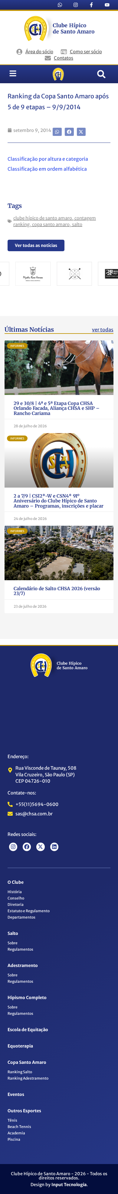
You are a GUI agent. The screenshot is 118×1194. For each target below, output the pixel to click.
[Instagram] (75, 5)
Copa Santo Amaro (27, 1062)
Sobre (13, 943)
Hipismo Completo (27, 997)
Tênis (12, 1120)
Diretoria (16, 904)
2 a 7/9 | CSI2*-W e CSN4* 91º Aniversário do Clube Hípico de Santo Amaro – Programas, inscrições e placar (58, 501)
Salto (13, 933)
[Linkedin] (54, 847)
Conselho (16, 898)
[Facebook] (27, 847)
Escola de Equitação (28, 1029)
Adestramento (23, 965)
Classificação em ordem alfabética (47, 169)
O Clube (16, 882)
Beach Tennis (19, 1126)
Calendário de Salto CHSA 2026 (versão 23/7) (57, 591)
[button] (101, 74)
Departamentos (21, 917)
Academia (16, 1133)
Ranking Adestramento (28, 1078)
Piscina (14, 1139)
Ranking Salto (20, 1072)
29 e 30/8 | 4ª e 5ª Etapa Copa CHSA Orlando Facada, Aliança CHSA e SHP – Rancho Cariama (57, 408)
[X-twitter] (40, 847)
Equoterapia (20, 1046)
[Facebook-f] (91, 5)
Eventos (16, 1094)
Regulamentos (20, 949)
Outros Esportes (24, 1110)
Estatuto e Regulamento (29, 911)
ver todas (102, 330)
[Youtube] (107, 5)
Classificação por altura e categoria (48, 159)
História (15, 892)
